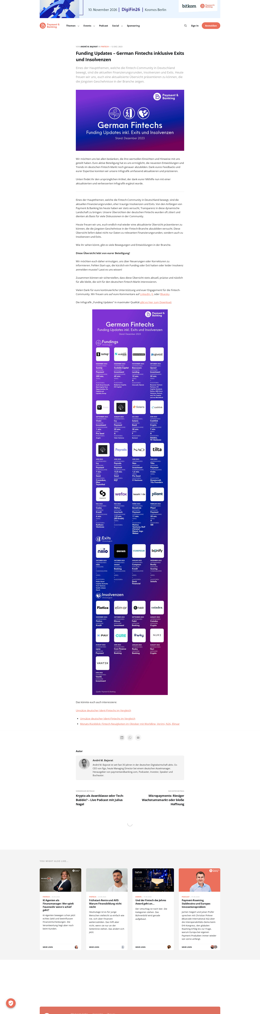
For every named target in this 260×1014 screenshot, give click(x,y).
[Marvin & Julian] (212, 947)
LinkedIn (145, 294)
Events (87, 25)
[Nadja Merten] (169, 947)
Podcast (103, 25)
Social (115, 25)
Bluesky (164, 294)
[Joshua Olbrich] (123, 947)
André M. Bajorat (89, 46)
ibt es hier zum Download (156, 302)
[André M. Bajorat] (84, 764)
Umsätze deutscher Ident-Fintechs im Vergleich (103, 710)
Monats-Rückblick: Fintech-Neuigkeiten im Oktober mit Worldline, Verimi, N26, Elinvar (130, 724)
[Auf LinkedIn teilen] (122, 737)
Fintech (105, 46)
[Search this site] (185, 25)
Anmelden (211, 25)
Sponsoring (133, 25)
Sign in (195, 25)
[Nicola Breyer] (76, 947)
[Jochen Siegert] (215, 947)
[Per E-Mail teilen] (138, 737)
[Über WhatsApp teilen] (130, 737)
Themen (71, 25)
